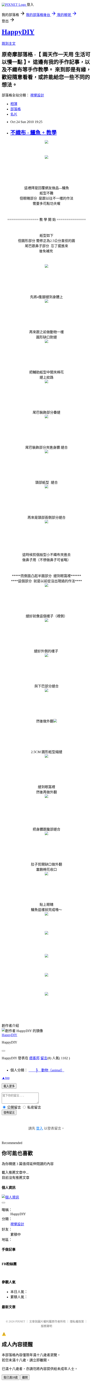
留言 (43, 1058)
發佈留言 (9, 1112)
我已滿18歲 (10, 1377)
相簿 (13, 104)
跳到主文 (9, 43)
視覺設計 (37, 95)
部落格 (15, 109)
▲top (6, 1078)
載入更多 (9, 1086)
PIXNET (20, 1321)
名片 (13, 114)
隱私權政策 (77, 1321)
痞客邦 (34, 1058)
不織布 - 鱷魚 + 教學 (33, 132)
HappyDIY (18, 32)
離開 (25, 1377)
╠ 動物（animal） (46, 1070)
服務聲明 (46, 1326)
